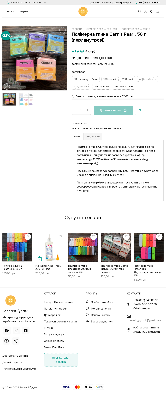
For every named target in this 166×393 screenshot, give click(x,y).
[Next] (61, 58)
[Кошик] (158, 11)
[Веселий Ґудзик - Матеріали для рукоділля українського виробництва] (83, 11)
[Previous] (8, 58)
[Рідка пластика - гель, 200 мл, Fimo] (50, 247)
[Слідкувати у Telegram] (15, 341)
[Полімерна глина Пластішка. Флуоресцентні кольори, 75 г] (149, 247)
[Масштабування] (7, 86)
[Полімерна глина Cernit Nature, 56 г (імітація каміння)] (116, 247)
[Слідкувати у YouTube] (6, 341)
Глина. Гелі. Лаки (108, 29)
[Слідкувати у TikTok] (26, 331)
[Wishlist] (151, 11)
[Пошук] (139, 11)
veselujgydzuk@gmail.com (145, 320)
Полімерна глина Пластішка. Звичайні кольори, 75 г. (79, 269)
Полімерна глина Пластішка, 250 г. (12, 267)
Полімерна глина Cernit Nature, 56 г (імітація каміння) (114, 269)
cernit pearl (78, 71)
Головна (77, 29)
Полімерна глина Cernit (136, 29)
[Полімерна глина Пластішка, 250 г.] (17, 247)
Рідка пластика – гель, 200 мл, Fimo (48, 267)
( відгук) (90, 51)
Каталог (90, 29)
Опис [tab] (77, 136)
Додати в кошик (110, 110)
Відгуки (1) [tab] (93, 136)
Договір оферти (123, 2)
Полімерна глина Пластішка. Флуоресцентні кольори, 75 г (148, 270)
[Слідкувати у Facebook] (7, 331)
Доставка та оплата (100, 2)
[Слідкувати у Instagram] (16, 331)
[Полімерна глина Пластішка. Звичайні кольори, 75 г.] (83, 247)
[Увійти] (145, 11)
